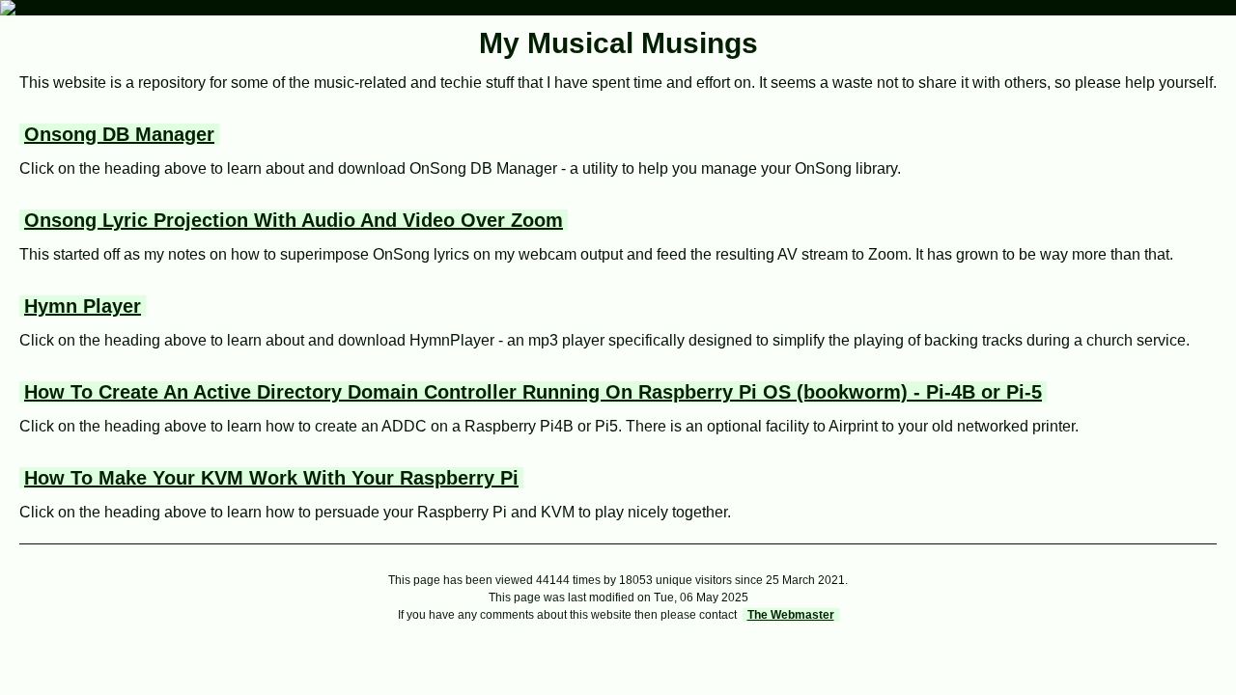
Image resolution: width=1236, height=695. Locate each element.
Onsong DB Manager (119, 134)
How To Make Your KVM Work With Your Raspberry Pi (271, 477)
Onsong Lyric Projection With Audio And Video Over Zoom (293, 220)
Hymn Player (82, 306)
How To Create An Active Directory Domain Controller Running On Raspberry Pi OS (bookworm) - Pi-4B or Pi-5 (533, 392)
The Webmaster (790, 615)
